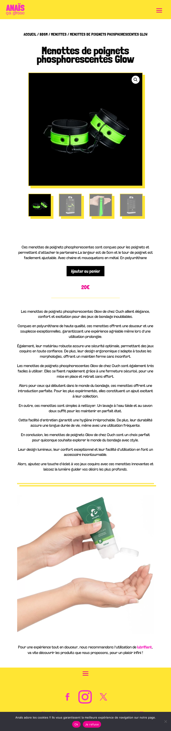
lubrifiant (144, 646)
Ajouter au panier (85, 271)
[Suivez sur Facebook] (67, 697)
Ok (76, 724)
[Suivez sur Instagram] (85, 697)
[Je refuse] (165, 721)
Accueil (30, 34)
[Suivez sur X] (103, 697)
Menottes (59, 34)
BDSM (44, 34)
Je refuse (92, 724)
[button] (136, 80)
